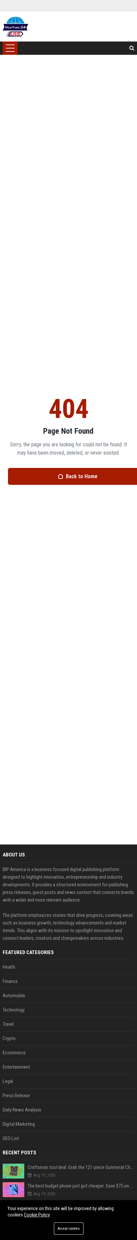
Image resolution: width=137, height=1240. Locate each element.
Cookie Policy (37, 1214)
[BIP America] (15, 27)
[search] (131, 48)
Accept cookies (69, 1228)
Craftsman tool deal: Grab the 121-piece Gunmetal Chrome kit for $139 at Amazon (81, 1167)
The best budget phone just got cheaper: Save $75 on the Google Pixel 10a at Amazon (81, 1186)
